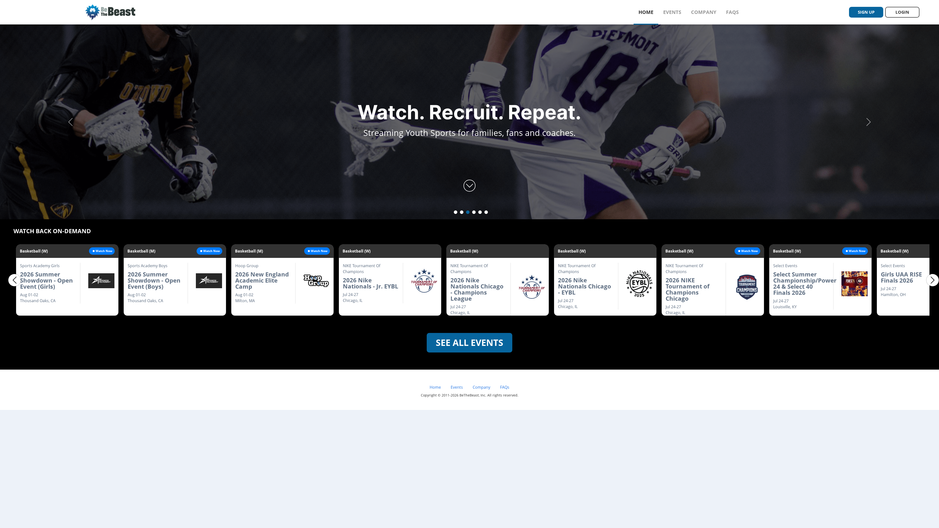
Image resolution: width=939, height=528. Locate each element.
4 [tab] (474, 212)
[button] (70, 121)
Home (645, 12)
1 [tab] (455, 212)
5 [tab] (480, 212)
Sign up (866, 12)
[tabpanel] (469, 122)
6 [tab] (486, 212)
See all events (469, 343)
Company (703, 12)
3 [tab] (468, 212)
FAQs (732, 12)
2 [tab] (461, 212)
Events (672, 12)
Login (902, 12)
